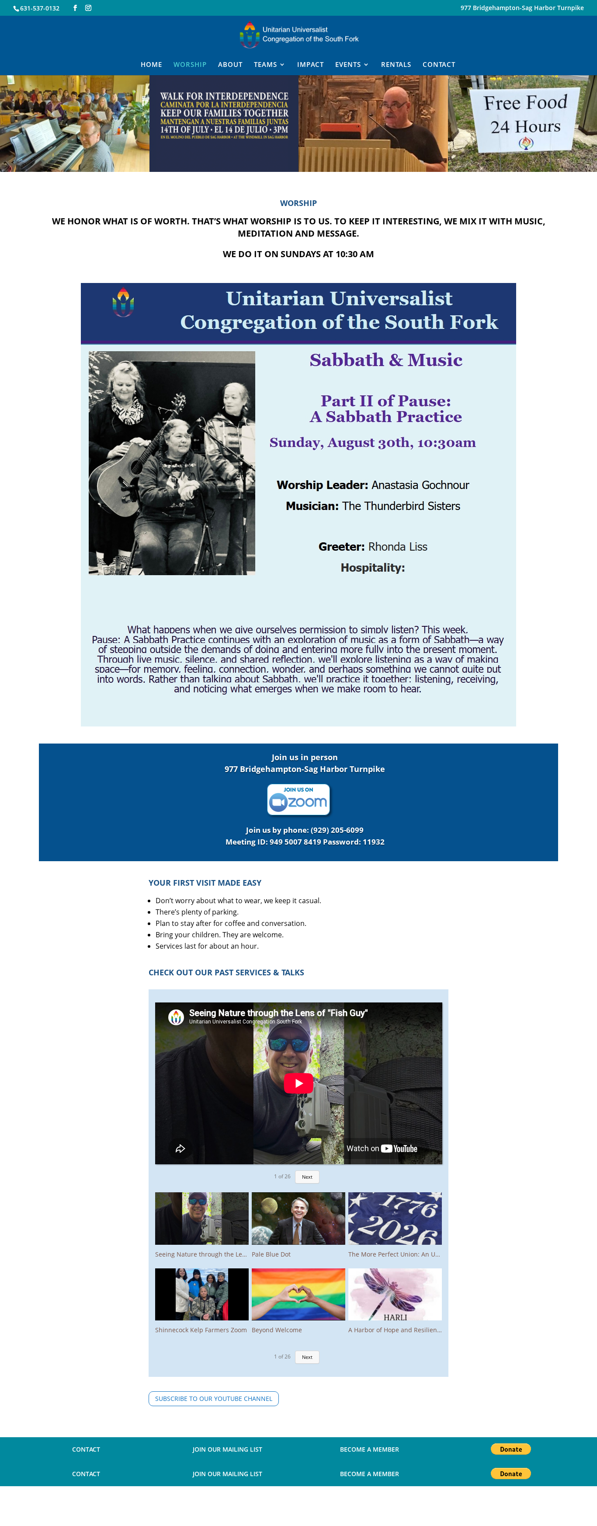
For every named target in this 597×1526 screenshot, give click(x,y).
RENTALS (396, 65)
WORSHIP (190, 65)
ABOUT (230, 65)
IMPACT (310, 65)
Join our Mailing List (227, 1449)
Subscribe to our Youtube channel (213, 1398)
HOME (151, 65)
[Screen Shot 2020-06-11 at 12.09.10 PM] (224, 169)
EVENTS (348, 65)
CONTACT (439, 65)
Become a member (369, 1449)
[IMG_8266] (373, 169)
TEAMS (265, 65)
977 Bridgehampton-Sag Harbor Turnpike (522, 8)
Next (307, 1176)
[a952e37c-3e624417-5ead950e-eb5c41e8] (74, 169)
